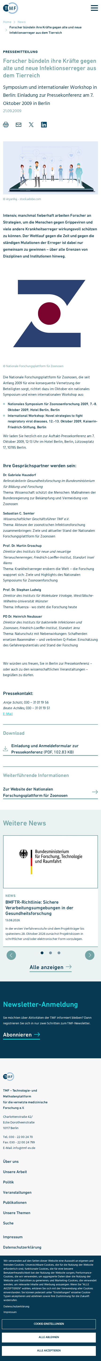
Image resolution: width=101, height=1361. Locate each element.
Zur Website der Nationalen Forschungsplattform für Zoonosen (35, 792)
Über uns (11, 1161)
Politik (8, 1182)
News (22, 22)
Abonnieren (17, 1034)
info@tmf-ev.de (24, 1148)
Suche (8, 1223)
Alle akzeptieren (49, 1350)
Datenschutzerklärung (22, 1247)
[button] (6, 124)
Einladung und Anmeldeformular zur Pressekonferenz (45, 748)
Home (7, 22)
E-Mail (8, 714)
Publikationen (15, 1202)
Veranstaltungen (17, 1192)
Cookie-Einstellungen (49, 1324)
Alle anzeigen (46, 967)
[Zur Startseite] (12, 8)
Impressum (13, 1236)
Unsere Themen (16, 1212)
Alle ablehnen (49, 1337)
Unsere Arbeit (15, 1171)
